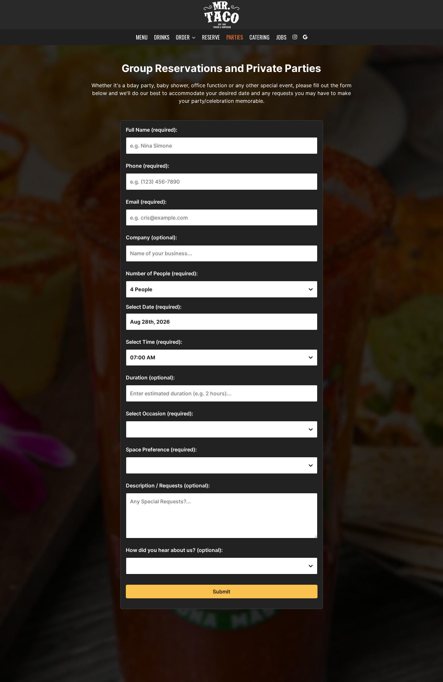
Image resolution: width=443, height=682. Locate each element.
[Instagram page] (295, 37)
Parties (234, 37)
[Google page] (305, 37)
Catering (259, 37)
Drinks (161, 37)
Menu (142, 37)
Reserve (211, 37)
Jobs (281, 37)
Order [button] (183, 37)
